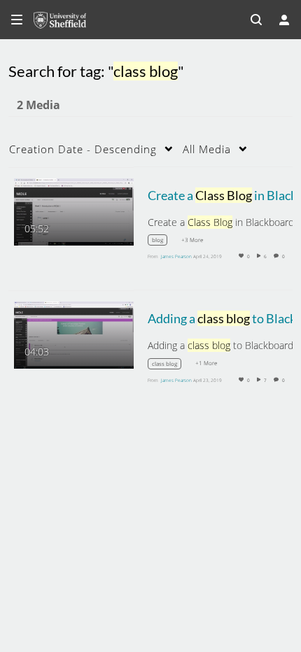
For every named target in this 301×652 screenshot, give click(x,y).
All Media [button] (207, 149)
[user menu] (284, 19)
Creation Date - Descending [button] (83, 149)
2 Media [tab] (38, 105)
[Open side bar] (17, 19)
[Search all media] (256, 19)
